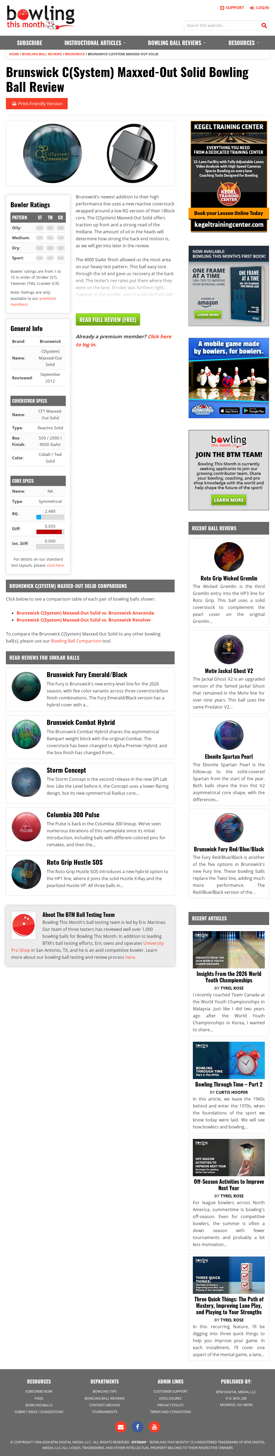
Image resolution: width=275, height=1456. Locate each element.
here (130, 957)
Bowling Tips (105, 1391)
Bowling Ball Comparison (76, 641)
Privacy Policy (170, 1405)
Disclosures (170, 1398)
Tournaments (104, 1411)
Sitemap (139, 1442)
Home (14, 54)
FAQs (39, 1398)
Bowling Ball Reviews (42, 54)
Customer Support (170, 1391)
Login (262, 7)
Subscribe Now (38, 1391)
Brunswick (75, 54)
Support (235, 7)
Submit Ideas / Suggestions (39, 1411)
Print (39, 104)
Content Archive (104, 1405)
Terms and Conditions (170, 1411)
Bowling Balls (39, 1405)
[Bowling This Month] (41, 27)
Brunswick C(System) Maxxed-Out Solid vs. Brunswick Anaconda (85, 613)
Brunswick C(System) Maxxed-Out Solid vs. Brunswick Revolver (84, 620)
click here (55, 565)
